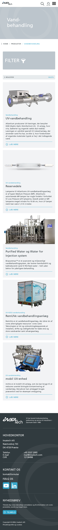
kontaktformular (11, 474)
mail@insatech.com (33, 455)
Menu (54, 3)
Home (5, 44)
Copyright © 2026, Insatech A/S (14, 522)
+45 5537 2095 (30, 452)
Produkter (16, 44)
